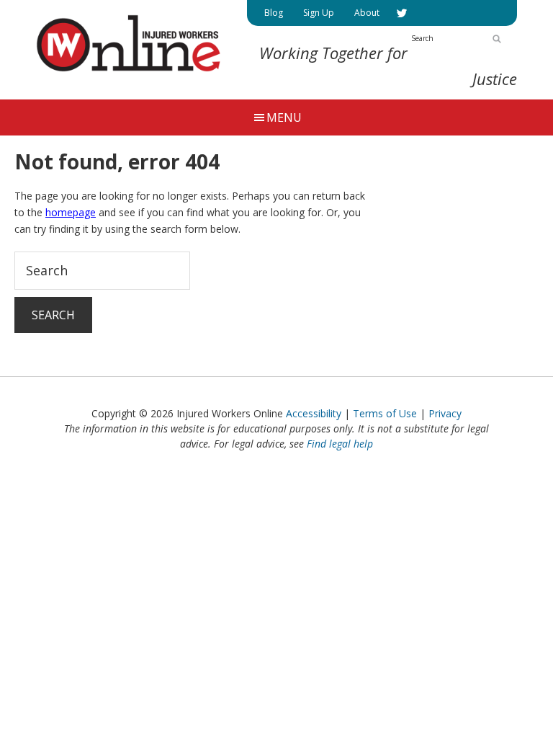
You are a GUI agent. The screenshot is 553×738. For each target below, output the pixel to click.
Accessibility (313, 413)
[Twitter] (402, 13)
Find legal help (340, 443)
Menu (284, 117)
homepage (70, 212)
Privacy (445, 413)
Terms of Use (385, 413)
